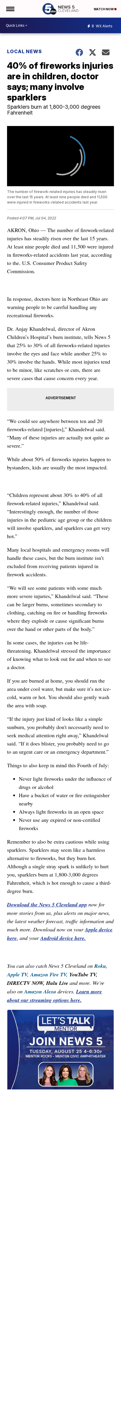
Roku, (100, 966)
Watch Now (104, 9)
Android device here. (63, 938)
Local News (24, 51)
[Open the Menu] (9, 8)
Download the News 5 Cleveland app (47, 904)
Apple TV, (18, 974)
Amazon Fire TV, (49, 974)
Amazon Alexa (40, 991)
